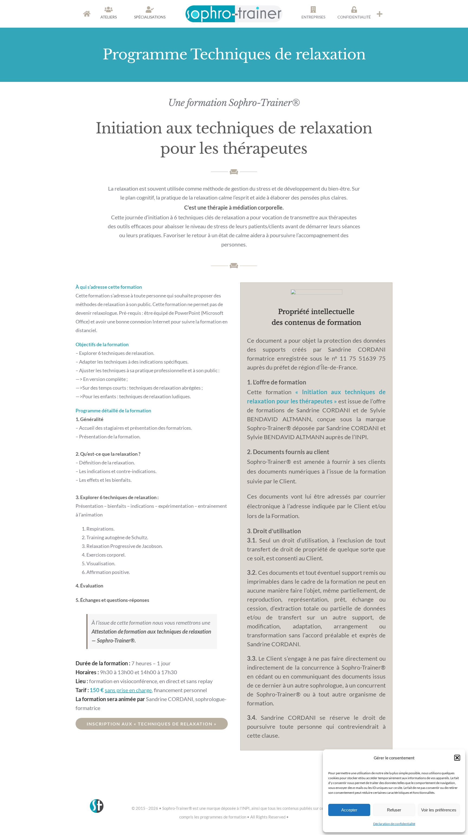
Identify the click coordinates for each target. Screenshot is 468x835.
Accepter (349, 810)
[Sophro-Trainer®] (379, 14)
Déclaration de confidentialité (394, 824)
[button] (457, 757)
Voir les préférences (438, 810)
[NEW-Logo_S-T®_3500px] (234, 8)
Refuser (394, 810)
